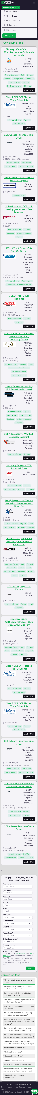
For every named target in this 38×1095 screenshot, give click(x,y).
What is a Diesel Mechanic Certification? (13, 1076)
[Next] (4, 870)
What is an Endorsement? (13, 1060)
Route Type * (8, 933)
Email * (5, 908)
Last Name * (7, 890)
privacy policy (21, 953)
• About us (7, 1084)
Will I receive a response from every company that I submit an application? (18, 1036)
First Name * (8, 884)
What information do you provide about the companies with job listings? (18, 1042)
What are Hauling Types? (13, 1056)
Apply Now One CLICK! (11, 7)
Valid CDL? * (7, 927)
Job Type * (7, 915)
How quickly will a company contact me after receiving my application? (17, 1029)
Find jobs (9, 35)
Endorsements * (9, 945)
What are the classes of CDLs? (15, 1048)
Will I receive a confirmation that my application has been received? (17, 1014)
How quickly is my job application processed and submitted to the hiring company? (18, 1021)
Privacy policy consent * (12, 951)
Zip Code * (7, 896)
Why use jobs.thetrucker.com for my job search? (17, 981)
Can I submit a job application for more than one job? (18, 1007)
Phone (5, 902)
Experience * (8, 921)
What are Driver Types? (12, 1052)
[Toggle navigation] (34, 2)
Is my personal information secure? (17, 1064)
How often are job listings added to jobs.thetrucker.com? (17, 994)
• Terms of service (21, 1084)
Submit (30, 968)
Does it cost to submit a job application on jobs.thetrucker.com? (18, 1001)
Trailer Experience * (10, 939)
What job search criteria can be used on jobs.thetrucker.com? (17, 988)
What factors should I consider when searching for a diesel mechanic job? (17, 1070)
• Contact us (20, 1087)
